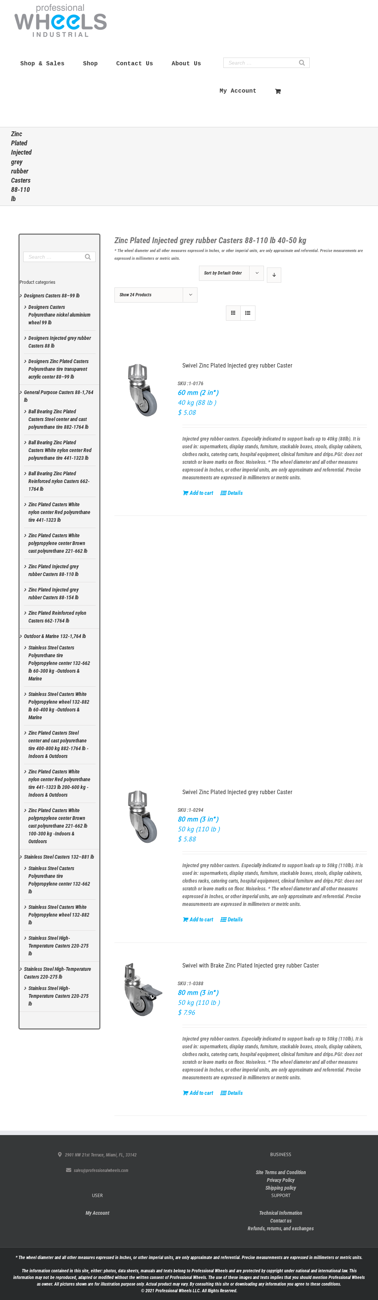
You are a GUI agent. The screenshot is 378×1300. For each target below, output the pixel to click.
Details (234, 493)
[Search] (302, 63)
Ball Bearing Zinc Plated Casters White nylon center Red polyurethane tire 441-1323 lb (60, 450)
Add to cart (200, 493)
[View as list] (248, 313)
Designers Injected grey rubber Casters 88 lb (59, 342)
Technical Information (280, 1213)
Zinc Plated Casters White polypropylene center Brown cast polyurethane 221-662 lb (57, 543)
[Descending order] (274, 275)
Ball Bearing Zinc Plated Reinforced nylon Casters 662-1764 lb (59, 481)
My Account (97, 1213)
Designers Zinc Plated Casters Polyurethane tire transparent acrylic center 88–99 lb (58, 369)
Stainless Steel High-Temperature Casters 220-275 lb (58, 945)
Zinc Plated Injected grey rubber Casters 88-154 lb (53, 593)
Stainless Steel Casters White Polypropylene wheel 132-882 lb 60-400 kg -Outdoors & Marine (58, 705)
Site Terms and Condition (281, 1172)
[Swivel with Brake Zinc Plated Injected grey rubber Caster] (143, 990)
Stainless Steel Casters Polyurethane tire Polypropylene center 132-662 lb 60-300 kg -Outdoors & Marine (59, 663)
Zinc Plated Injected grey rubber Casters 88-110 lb (53, 570)
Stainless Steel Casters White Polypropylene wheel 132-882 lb (58, 914)
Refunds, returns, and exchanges (281, 1228)
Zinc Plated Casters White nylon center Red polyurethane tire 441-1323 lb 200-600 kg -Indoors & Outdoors (59, 783)
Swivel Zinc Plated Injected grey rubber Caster (237, 365)
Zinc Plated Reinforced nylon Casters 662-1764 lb (57, 617)
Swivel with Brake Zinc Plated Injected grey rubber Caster (250, 965)
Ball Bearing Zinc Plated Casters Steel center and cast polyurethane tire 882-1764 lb (58, 419)
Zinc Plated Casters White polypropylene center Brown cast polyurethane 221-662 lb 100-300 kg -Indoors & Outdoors (57, 825)
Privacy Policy (281, 1180)
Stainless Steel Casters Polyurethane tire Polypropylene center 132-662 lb (59, 879)
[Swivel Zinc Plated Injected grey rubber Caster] (143, 390)
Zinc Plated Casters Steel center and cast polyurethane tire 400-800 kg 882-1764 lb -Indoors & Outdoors (58, 744)
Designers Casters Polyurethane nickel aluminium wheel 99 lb (59, 314)
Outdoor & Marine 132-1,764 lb (55, 636)
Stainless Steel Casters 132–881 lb (59, 857)
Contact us (281, 1221)
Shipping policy (280, 1188)
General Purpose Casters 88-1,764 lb (58, 396)
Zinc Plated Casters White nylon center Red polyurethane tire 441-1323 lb (59, 512)
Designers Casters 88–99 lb (52, 296)
